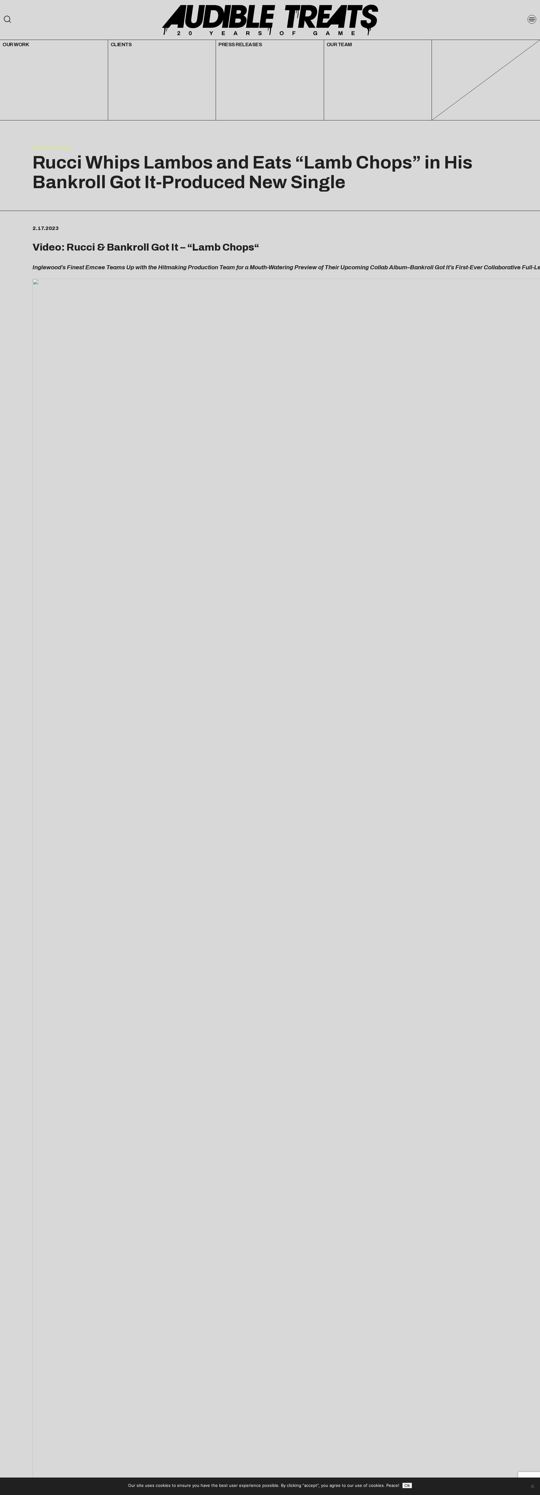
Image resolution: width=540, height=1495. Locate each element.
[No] (532, 1486)
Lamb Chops (223, 247)
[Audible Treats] (270, 19)
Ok (407, 1485)
